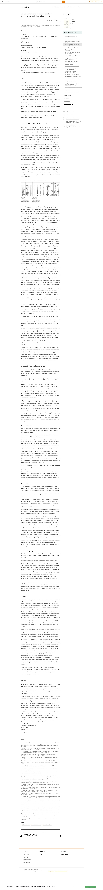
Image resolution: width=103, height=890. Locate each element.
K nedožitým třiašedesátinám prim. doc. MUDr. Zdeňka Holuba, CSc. (30, 835)
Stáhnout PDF (51, 20)
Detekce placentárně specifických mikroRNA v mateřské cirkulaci (73, 77)
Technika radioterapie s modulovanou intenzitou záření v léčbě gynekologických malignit (73, 47)
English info (58, 20)
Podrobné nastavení (79, 887)
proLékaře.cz (7, 2)
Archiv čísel (62, 7)
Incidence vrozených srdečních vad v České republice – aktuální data (72, 69)
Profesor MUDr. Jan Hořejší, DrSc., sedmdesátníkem (71, 81)
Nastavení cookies (26, 862)
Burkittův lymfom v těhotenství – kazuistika (72, 74)
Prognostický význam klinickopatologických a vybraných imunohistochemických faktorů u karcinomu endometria (72, 56)
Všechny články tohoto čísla (70, 32)
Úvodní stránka (56, 7)
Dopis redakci (67, 89)
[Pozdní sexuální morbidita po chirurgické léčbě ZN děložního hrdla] (40, 192)
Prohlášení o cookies (27, 861)
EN (101, 1)
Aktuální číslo (69, 7)
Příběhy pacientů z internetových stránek (72, 91)
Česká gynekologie (68, 95)
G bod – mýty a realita (69, 64)
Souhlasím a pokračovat (90, 887)
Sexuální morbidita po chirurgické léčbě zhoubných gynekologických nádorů (72, 45)
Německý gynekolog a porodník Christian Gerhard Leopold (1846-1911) (72, 66)
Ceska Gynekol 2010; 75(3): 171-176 (33, 26)
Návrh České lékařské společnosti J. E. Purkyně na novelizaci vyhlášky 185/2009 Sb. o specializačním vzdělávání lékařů (73, 84)
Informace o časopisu (77, 7)
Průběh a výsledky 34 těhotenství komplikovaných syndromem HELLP (71, 72)
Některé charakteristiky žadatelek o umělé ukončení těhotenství (72, 53)
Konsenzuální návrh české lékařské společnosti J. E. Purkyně (73, 87)
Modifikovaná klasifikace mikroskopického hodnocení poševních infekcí (72, 59)
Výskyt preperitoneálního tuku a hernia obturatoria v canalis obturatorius (71, 62)
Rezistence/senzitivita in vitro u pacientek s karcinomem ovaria (72, 50)
